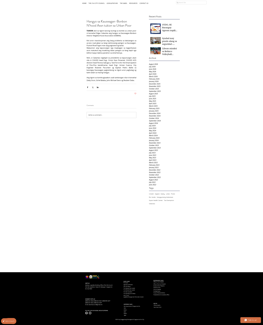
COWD (151, 194)
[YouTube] (90, 313)
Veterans (152, 204)
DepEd (157, 194)
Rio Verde (152, 197)
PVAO (173, 194)
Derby (163, 194)
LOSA (168, 194)
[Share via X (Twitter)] (93, 87)
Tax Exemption (169, 200)
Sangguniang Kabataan (165, 197)
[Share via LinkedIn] (98, 87)
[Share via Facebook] (88, 87)
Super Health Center (156, 200)
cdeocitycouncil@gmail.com (95, 304)
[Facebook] (86, 313)
